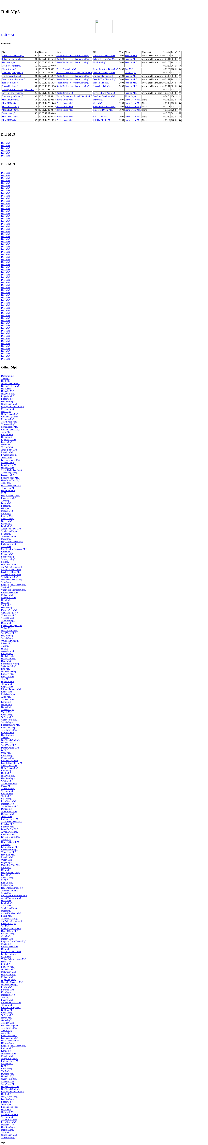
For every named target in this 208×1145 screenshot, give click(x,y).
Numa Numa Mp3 (9, 671)
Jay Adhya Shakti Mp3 (11, 567)
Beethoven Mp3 (8, 557)
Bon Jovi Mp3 (7, 674)
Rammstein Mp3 (8, 498)
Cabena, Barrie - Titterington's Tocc (18, 89)
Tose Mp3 (5, 679)
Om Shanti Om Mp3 (10, 383)
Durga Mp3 (6, 437)
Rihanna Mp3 (7, 755)
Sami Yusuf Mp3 (8, 633)
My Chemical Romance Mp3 (14, 549)
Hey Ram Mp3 (8, 401)
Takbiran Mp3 (7, 699)
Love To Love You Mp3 (104, 93)
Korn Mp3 (6, 702)
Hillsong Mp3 (7, 1043)
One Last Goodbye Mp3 (104, 72)
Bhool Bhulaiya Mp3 (10, 725)
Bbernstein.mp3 (9, 69)
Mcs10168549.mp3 (10, 120)
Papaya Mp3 (6, 442)
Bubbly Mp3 (7, 399)
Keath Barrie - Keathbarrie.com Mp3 (72, 55)
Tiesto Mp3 (6, 483)
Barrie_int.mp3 (8, 113)
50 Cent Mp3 (7, 717)
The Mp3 (5, 378)
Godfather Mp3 (8, 656)
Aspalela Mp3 (7, 651)
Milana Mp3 (6, 444)
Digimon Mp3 (7, 467)
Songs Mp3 (6, 534)
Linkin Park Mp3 (9, 727)
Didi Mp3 (7, 35)
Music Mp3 (6, 539)
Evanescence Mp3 (9, 455)
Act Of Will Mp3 (100, 116)
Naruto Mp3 (6, 704)
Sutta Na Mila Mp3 (9, 577)
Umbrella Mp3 (7, 391)
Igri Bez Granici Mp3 (10, 460)
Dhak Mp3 (6, 503)
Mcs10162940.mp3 (10, 110)
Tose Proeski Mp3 (9, 730)
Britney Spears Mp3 (10, 478)
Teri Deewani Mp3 (9, 536)
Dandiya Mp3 (7, 376)
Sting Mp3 (6, 582)
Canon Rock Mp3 (9, 720)
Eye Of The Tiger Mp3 (11, 625)
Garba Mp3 (6, 707)
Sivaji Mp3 (6, 587)
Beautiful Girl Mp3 (9, 465)
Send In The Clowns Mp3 (104, 79)
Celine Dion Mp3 (9, 404)
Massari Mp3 (7, 554)
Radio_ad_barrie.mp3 (11, 66)
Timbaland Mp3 (8, 424)
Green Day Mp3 (8, 1053)
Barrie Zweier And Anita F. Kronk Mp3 (74, 72)
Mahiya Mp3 (7, 511)
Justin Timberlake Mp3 (11, 470)
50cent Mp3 (6, 457)
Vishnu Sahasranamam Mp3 (13, 590)
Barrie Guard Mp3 (64, 99)
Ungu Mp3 (6, 388)
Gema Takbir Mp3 (9, 613)
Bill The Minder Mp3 (102, 120)
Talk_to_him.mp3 (10, 83)
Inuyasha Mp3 (7, 396)
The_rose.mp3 (8, 62)
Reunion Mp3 (131, 55)
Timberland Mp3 (8, 488)
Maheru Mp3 (7, 595)
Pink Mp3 (5, 669)
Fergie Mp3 (6, 523)
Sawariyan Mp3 (8, 559)
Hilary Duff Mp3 (8, 658)
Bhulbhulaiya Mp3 (9, 416)
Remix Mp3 (6, 692)
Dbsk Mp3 (6, 623)
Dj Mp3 (4, 648)
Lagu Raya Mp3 (8, 439)
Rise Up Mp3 (7, 516)
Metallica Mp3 (7, 462)
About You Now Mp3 (11, 529)
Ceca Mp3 (5, 600)
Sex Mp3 (5, 562)
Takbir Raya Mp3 (9, 422)
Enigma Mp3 (7, 686)
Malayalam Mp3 (8, 597)
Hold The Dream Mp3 (103, 110)
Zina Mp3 (97, 103)
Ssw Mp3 (129, 69)
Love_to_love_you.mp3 (12, 93)
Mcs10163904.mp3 (10, 99)
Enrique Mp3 (7, 434)
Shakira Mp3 (7, 447)
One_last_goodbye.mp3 (12, 72)
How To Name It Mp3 (11, 485)
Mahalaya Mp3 (8, 694)
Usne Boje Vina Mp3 (10, 480)
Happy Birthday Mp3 (10, 495)
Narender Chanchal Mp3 (12, 579)
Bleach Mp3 (6, 551)
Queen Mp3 (6, 521)
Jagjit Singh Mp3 (8, 666)
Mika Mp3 (6, 513)
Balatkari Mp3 (7, 475)
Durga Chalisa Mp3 (10, 386)
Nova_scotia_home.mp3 (13, 55)
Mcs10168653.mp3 (10, 103)
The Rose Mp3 (99, 62)
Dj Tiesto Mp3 (7, 681)
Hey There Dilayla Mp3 (12, 541)
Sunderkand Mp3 (9, 531)
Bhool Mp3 (6, 506)
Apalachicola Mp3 (101, 86)
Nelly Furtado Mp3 (9, 414)
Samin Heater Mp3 (9, 427)
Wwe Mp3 (6, 411)
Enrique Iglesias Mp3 (10, 429)
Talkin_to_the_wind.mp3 (13, 59)
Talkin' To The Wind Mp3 (104, 59)
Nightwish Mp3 (8, 394)
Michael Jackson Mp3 (11, 689)
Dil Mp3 (5, 602)
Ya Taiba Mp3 (7, 618)
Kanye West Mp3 (9, 610)
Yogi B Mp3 (6, 712)
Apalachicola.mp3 (10, 86)
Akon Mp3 (6, 697)
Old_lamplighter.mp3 (11, 76)
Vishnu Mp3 (6, 628)
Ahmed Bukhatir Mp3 (11, 574)
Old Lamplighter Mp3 (103, 76)
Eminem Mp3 (7, 714)
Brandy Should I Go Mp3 (12, 406)
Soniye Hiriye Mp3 (9, 1058)
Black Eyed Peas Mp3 (11, 572)
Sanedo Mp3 (7, 638)
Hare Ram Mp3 (8, 490)
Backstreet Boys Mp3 (11, 663)
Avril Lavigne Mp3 (9, 472)
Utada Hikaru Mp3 (9, 564)
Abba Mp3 (6, 546)
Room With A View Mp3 (104, 106)
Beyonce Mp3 (7, 676)
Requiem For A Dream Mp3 (13, 585)
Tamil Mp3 (6, 432)
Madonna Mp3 (7, 419)
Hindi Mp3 (6, 381)
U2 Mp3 (5, 508)
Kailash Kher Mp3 (9, 592)
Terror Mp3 (98, 99)
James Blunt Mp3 (9, 450)
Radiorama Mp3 (8, 544)
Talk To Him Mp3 (101, 83)
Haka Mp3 (6, 661)
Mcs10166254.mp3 (10, 116)
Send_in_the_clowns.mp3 (13, 79)
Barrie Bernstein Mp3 (66, 69)
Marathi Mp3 (7, 452)
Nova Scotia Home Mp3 (104, 55)
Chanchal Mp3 (7, 518)
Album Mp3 (130, 72)
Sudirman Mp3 (8, 620)
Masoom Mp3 (7, 409)
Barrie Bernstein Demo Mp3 (105, 69)
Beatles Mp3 (6, 526)
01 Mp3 (4, 493)
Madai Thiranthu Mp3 (11, 569)
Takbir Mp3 (6, 684)
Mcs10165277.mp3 (10, 106)
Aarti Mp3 (5, 500)
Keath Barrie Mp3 (64, 93)
